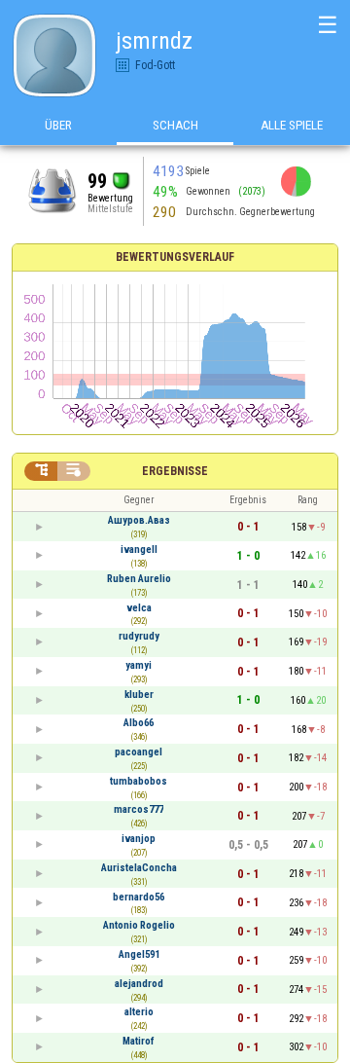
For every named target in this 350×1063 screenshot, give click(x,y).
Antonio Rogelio (139, 925)
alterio (139, 1012)
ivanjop (139, 838)
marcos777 (138, 809)
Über (58, 125)
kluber (139, 694)
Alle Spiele (292, 125)
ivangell (139, 549)
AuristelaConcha (139, 867)
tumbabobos (138, 781)
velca (139, 608)
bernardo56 (138, 897)
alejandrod (139, 983)
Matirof (138, 1041)
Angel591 (139, 954)
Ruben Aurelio (139, 578)
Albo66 (138, 722)
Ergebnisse (175, 471)
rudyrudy (139, 636)
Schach (175, 125)
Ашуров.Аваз (139, 520)
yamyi (138, 665)
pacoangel (138, 752)
